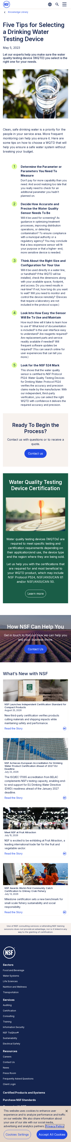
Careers (7, 1056)
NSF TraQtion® (11, 1032)
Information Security (13, 1027)
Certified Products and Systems (24, 1092)
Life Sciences (10, 981)
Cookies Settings (17, 1134)
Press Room (9, 1073)
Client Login (9, 1084)
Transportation (11, 992)
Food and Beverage (13, 970)
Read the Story (14, 728)
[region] (35, 1124)
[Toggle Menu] (64, 4)
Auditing (7, 1005)
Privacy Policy (55, 1126)
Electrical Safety (11, 1043)
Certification (9, 1010)
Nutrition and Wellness (15, 986)
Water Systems (11, 975)
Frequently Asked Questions (18, 1078)
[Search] (57, 4)
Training (7, 1021)
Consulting (8, 1016)
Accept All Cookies (52, 1134)
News (6, 1067)
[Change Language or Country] (50, 4)
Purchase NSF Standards (19, 1099)
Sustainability (10, 1038)
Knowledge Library (18, 12)
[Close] (67, 1111)
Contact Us (9, 1062)
